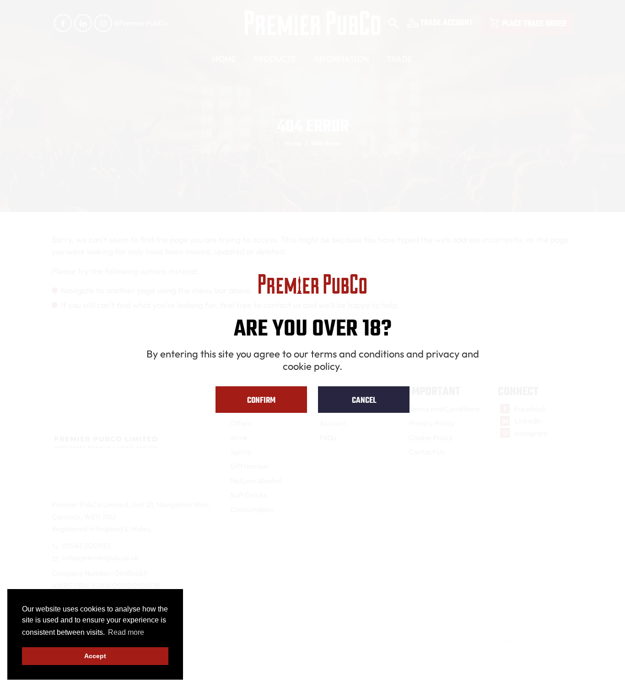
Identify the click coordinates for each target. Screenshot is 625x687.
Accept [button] (95, 656)
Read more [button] (126, 632)
